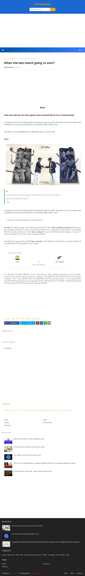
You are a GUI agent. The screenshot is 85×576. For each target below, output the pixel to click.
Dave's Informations (35, 573)
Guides (6, 410)
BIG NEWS (12, 58)
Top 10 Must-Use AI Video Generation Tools (27, 455)
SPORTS (22, 319)
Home (6, 58)
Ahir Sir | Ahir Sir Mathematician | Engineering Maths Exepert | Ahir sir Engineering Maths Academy (45, 463)
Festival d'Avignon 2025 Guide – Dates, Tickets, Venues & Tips (33, 471)
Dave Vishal (10, 67)
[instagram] (80, 50)
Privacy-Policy (47, 422)
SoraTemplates (14, 573)
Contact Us (46, 564)
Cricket (13, 319)
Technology (53, 410)
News (23, 410)
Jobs (15, 410)
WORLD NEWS (35, 319)
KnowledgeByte (42, 4)
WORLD (28, 319)
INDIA (17, 319)
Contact (6, 422)
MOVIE (19, 410)
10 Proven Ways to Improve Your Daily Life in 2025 (29, 447)
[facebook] (82, 50)
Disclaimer (7, 425)
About (45, 420)
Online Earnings (30, 410)
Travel (60, 410)
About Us (5, 566)
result (69, 410)
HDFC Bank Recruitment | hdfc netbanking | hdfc (29, 439)
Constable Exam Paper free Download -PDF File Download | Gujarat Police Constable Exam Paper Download (45, 542)
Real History (40, 410)
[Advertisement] (42, 30)
